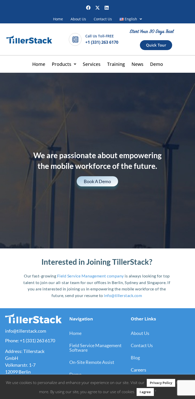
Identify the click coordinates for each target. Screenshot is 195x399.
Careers (138, 370)
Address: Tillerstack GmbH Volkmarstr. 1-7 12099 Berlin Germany (24, 364)
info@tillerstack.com (122, 295)
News (137, 64)
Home (58, 19)
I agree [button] (145, 392)
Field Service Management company (90, 275)
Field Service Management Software (95, 348)
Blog (135, 357)
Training (116, 64)
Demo (156, 64)
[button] (131, 19)
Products (61, 64)
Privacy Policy (161, 382)
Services (92, 64)
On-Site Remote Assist (91, 362)
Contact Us (103, 19)
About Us (78, 19)
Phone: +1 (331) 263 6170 (30, 340)
